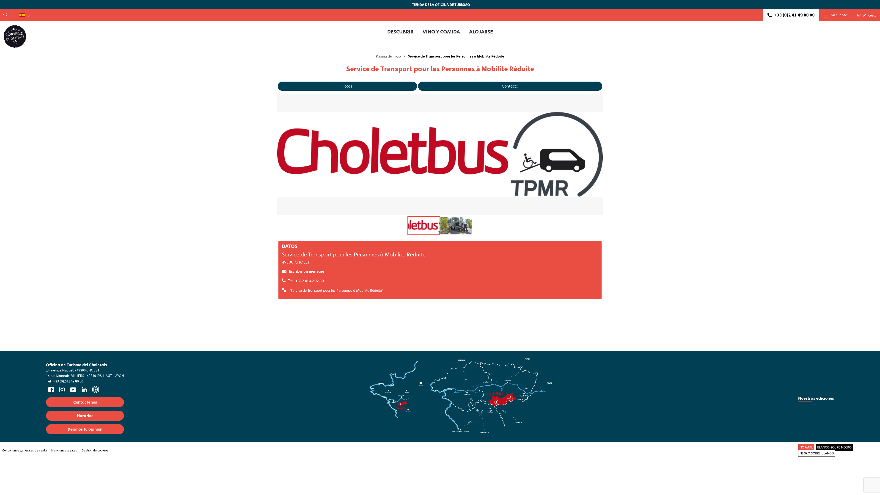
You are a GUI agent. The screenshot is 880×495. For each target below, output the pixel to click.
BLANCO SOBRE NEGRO (834, 447)
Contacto (510, 86)
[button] (866, 15)
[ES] (24, 15)
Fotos (347, 86)
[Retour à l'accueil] (14, 36)
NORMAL (806, 447)
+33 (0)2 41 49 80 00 (794, 15)
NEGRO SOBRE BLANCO (817, 453)
